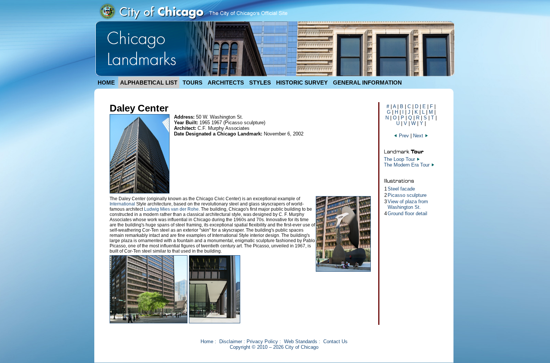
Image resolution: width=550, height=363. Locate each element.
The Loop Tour (399, 159)
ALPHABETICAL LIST (148, 82)
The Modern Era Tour (407, 165)
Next (419, 135)
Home (207, 341)
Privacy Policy (262, 341)
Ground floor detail (407, 213)
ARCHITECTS (226, 82)
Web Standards (300, 341)
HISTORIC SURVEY (302, 82)
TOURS (192, 82)
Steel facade (401, 189)
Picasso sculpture (407, 195)
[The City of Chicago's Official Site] (193, 19)
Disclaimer (230, 341)
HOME (106, 82)
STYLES (260, 82)
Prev (403, 135)
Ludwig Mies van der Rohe (171, 209)
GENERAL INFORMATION (367, 82)
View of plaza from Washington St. (408, 204)
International (122, 204)
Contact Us (335, 341)
